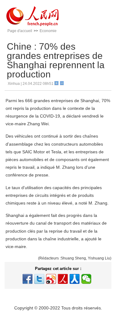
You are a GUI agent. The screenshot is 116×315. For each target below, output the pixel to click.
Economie (48, 31)
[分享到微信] (86, 279)
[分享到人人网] (74, 279)
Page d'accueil (19, 31)
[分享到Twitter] (39, 279)
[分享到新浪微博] (51, 279)
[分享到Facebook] (27, 279)
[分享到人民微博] (63, 279)
